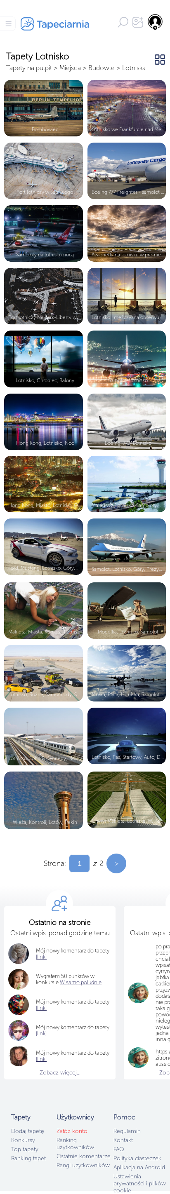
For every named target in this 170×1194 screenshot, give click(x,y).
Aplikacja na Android (139, 1167)
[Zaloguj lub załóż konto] (155, 22)
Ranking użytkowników (75, 1144)
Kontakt (123, 1140)
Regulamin (127, 1131)
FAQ (118, 1149)
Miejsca (70, 68)
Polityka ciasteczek (137, 1158)
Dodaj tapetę (27, 1131)
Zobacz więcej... (60, 1072)
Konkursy (23, 1140)
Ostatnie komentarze (84, 1156)
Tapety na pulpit (29, 68)
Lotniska (134, 68)
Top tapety (24, 1149)
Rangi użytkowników (83, 1165)
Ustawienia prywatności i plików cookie (139, 1183)
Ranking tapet (28, 1158)
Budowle (101, 68)
